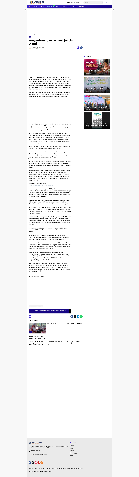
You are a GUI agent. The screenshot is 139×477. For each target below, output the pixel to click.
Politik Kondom (51, 323)
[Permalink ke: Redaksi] (30, 47)
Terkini (72, 445)
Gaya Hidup (73, 453)
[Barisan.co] (37, 2)
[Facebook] (71, 316)
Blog (30, 37)
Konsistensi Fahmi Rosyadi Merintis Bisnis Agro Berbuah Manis (55, 343)
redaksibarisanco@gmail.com (39, 454)
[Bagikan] (81, 47)
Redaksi (34, 47)
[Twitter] (75, 316)
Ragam (72, 450)
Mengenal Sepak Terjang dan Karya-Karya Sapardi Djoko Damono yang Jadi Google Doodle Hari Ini (36, 343)
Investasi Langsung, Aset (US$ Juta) (72, 342)
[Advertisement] (69, 21)
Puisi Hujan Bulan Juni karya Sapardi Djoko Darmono (73, 324)
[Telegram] (78, 316)
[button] (101, 2)
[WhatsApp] (81, 316)
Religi (71, 448)
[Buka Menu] (109, 2)
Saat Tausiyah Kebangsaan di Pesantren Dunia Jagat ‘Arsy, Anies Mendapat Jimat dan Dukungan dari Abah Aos (37, 336)
